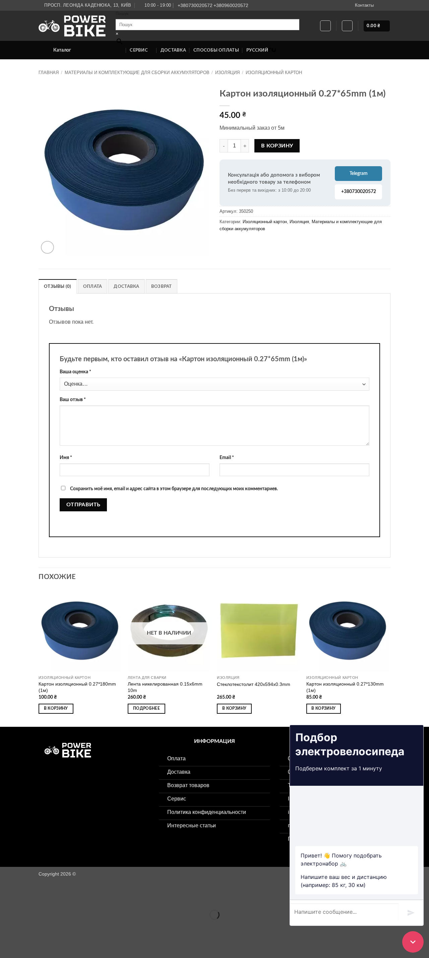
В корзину (277, 145)
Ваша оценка (75, 371)
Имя (66, 457)
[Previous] (39, 657)
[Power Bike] (72, 26)
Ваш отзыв (73, 399)
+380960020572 (230, 5)
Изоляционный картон (274, 72)
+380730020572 (195, 5)
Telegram (359, 173)
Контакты (364, 5)
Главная (49, 72)
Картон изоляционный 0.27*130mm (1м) (345, 687)
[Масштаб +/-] (6, 898)
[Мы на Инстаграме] (381, 5)
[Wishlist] (325, 25)
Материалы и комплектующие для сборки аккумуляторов (137, 72)
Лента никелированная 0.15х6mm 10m (165, 687)
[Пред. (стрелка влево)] (6, 926)
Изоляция (227, 72)
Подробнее (146, 708)
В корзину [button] (56, 708)
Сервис (139, 50)
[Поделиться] (45, 898)
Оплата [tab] (92, 286)
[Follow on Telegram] (387, 5)
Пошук (122, 14)
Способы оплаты (216, 50)
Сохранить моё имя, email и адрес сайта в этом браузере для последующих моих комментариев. (174, 488)
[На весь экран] (26, 898)
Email (227, 457)
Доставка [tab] (126, 286)
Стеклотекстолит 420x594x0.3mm (253, 684)
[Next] (388, 657)
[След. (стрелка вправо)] (26, 926)
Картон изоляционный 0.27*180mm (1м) (77, 687)
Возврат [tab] (161, 286)
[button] (347, 25)
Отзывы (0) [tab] (57, 286)
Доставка (173, 50)
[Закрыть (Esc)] (65, 898)
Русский (257, 50)
